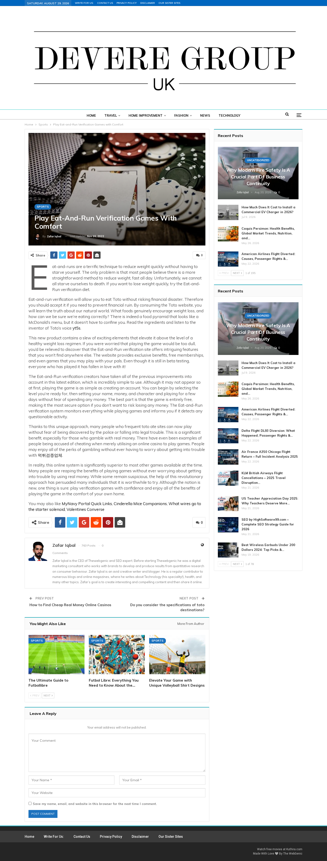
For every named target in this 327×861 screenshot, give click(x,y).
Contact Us (105, 3)
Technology (229, 115)
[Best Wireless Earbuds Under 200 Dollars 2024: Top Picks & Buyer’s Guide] (228, 550)
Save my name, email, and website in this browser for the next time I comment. (95, 804)
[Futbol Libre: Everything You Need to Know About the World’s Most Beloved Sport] (117, 654)
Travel (110, 115)
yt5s (76, 328)
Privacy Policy (127, 3)
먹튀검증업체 (50, 455)
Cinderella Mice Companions (140, 503)
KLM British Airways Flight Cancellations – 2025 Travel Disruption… (264, 478)
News (205, 115)
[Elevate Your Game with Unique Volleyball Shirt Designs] (177, 654)
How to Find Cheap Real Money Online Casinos (70, 605)
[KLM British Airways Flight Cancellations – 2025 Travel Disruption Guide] (228, 478)
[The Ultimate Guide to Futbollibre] (56, 654)
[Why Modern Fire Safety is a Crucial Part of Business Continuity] (258, 173)
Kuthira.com (294, 849)
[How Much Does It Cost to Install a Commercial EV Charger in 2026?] (228, 212)
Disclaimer (147, 3)
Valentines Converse (85, 509)
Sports (43, 206)
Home (91, 115)
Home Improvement (146, 115)
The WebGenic (292, 853)
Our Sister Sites (169, 3)
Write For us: (84, 3)
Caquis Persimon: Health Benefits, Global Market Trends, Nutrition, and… (268, 233)
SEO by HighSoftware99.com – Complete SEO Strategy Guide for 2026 (268, 524)
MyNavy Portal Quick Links (87, 503)
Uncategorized (258, 160)
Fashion (181, 115)
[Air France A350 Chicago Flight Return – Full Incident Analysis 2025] (228, 457)
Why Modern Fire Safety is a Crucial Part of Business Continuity (258, 176)
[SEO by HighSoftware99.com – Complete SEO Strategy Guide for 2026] (228, 524)
